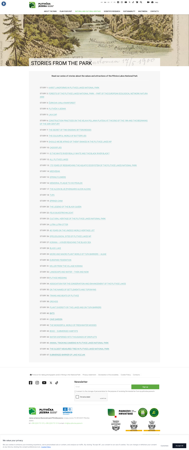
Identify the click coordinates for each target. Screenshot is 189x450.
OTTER (59, 224)
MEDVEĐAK (55, 171)
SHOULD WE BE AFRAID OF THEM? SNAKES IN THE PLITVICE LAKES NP (80, 142)
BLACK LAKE (55, 248)
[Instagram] (122, 2)
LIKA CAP (53, 114)
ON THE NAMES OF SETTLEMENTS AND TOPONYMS (73, 289)
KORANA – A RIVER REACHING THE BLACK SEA (70, 242)
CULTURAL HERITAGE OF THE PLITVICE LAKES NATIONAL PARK (78, 218)
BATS (52, 313)
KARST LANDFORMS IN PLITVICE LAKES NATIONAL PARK (74, 87)
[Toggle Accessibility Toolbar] (3, 3)
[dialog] (94, 442)
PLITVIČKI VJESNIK (57, 109)
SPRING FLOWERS (58, 177)
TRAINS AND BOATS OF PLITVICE (64, 295)
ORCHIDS (54, 301)
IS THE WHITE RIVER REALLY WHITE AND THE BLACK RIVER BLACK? (79, 153)
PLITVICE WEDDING (58, 278)
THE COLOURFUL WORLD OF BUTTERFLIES (67, 136)
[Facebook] (118, 2)
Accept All (179, 446)
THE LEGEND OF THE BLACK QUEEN (65, 207)
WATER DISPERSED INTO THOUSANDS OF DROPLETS (73, 337)
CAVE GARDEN (56, 319)
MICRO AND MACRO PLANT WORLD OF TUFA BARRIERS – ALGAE (78, 254)
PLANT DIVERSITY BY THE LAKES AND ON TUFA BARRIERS (75, 307)
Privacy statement (89, 375)
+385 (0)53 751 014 (52, 423)
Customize (164, 446)
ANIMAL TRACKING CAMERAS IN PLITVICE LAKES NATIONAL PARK (79, 343)
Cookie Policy (46, 447)
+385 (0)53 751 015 (38, 423)
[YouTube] (126, 2)
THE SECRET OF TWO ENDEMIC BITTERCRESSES (70, 130)
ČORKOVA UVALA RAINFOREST (62, 103)
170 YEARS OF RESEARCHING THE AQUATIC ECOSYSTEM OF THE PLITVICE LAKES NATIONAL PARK (93, 165)
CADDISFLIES (56, 147)
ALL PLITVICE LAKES (59, 159)
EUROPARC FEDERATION (60, 260)
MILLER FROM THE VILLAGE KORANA (66, 266)
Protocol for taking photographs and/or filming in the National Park (56, 375)
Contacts (136, 375)
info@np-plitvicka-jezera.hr (73, 423)
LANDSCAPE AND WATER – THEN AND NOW (69, 272)
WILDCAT (61, 213)
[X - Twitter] (129, 2)
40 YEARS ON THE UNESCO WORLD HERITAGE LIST (72, 230)
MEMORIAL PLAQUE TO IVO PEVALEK (66, 183)
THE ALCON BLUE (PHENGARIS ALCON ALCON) (70, 189)
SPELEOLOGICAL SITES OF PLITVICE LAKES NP (70, 236)
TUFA (52, 195)
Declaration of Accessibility (108, 375)
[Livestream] (148, 2)
